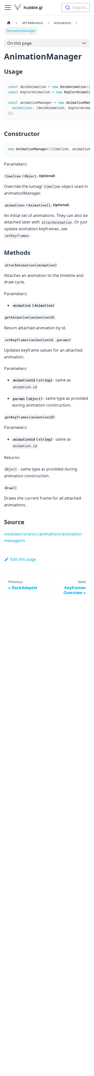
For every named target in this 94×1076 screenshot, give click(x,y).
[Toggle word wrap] (74, 86)
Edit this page (23, 559)
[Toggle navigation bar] (8, 7)
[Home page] (9, 23)
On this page (19, 43)
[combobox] (75, 7)
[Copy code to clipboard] (84, 86)
